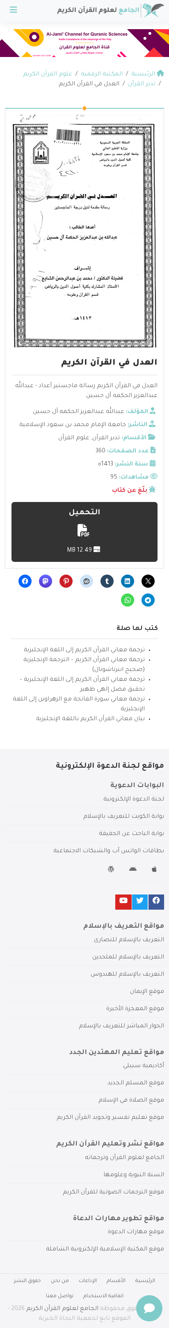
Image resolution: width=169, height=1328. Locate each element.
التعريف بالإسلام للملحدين (128, 957)
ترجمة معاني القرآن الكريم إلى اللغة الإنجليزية (84, 650)
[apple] (155, 870)
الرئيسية (145, 1281)
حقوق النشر (27, 1281)
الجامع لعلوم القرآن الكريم (62, 1309)
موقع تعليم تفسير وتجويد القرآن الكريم (110, 1118)
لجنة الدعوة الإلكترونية (133, 799)
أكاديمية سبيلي (143, 1066)
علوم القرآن (73, 438)
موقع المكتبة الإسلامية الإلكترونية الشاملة (105, 1249)
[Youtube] (123, 902)
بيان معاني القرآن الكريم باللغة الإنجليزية (90, 719)
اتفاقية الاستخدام (103, 1296)
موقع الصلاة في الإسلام (131, 1101)
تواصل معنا (59, 1296)
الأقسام (116, 1281)
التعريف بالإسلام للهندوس (127, 975)
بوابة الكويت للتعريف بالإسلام (123, 817)
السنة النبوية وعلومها (133, 1175)
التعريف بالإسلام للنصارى (129, 940)
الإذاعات (88, 1281)
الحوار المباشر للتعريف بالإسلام (121, 1026)
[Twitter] (140, 902)
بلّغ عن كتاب (129, 491)
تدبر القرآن (106, 438)
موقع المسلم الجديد (135, 1083)
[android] (134, 870)
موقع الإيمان (147, 992)
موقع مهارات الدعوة (136, 1232)
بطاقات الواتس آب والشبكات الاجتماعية (108, 851)
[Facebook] (156, 902)
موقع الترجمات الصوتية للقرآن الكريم (113, 1192)
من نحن (60, 1281)
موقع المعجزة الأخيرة (135, 1009)
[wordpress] (112, 870)
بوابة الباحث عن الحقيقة (131, 834)
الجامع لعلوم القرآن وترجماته (124, 1158)
